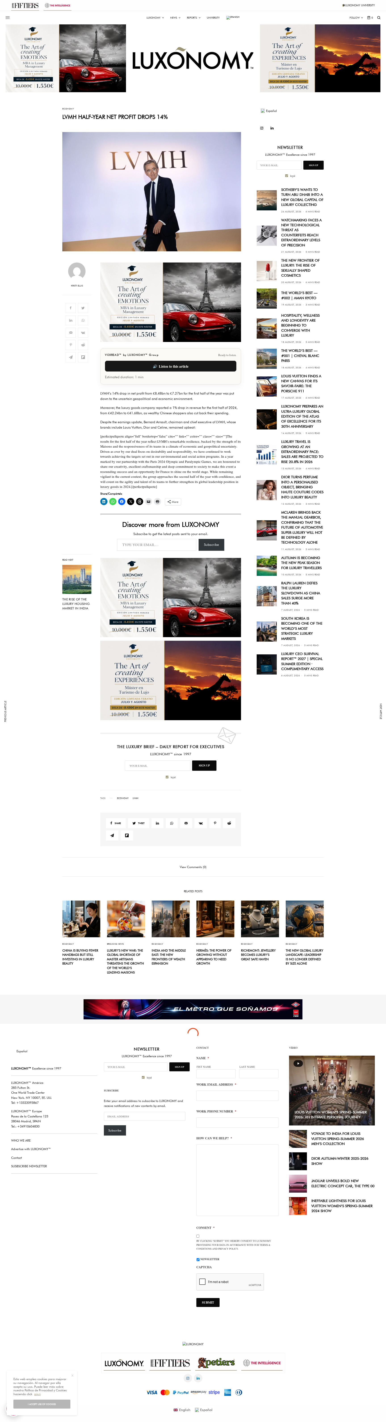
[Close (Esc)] (273, 667)
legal (239, 736)
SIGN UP (236, 725)
